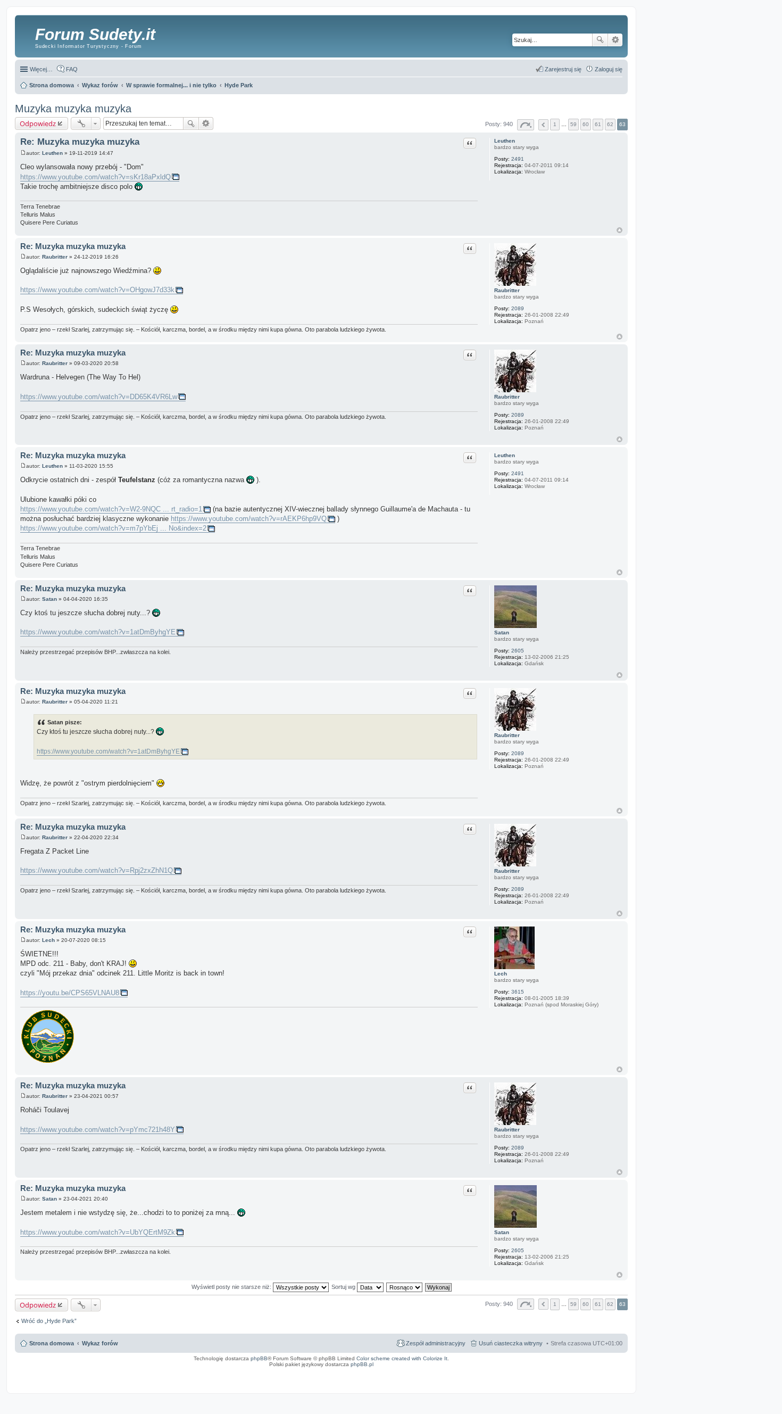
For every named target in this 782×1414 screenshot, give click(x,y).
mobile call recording (614, 1374)
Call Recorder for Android (510, 1371)
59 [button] (573, 124)
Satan (501, 632)
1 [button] (554, 124)
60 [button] (586, 124)
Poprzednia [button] (543, 124)
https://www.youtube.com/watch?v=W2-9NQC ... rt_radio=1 (111, 509)
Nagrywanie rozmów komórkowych (576, 1374)
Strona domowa (51, 1343)
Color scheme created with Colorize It (401, 1358)
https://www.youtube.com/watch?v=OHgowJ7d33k (97, 290)
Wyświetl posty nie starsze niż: (232, 1287)
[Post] (23, 153)
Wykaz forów (100, 1343)
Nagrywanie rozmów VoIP (545, 1371)
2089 (517, 308)
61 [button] (598, 124)
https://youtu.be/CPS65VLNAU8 (69, 993)
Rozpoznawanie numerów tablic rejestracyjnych (596, 1371)
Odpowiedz (38, 123)
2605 (517, 651)
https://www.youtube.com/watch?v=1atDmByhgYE (98, 632)
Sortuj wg (344, 1287)
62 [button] (610, 124)
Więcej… (41, 69)
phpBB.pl (362, 1364)
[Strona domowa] (26, 35)
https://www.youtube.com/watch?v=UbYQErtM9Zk (97, 1232)
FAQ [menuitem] (72, 69)
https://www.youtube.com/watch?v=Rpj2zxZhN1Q (96, 870)
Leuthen (504, 141)
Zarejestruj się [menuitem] (563, 69)
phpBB (259, 1358)
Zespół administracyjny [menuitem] (435, 1343)
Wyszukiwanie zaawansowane (615, 40)
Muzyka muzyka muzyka (73, 108)
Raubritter (507, 290)
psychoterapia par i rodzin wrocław (604, 1377)
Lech (500, 974)
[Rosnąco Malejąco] (404, 1287)
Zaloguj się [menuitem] (608, 69)
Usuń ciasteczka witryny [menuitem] (511, 1343)
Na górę (619, 230)
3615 (517, 992)
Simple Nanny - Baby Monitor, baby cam (464, 1371)
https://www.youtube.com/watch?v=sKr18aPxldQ (95, 177)
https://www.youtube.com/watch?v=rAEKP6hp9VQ (249, 519)
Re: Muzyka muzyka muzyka (79, 142)
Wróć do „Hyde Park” (49, 1321)
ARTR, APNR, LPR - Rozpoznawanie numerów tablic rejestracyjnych (389, 1371)
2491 (517, 159)
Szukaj (600, 40)
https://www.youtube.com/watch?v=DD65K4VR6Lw (98, 397)
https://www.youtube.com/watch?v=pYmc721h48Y (97, 1130)
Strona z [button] (525, 124)
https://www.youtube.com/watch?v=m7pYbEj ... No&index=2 (113, 528)
